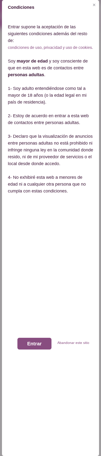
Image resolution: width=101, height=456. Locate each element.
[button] (94, 5)
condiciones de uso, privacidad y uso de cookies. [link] (50, 47)
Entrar (34, 343)
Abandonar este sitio (73, 343)
